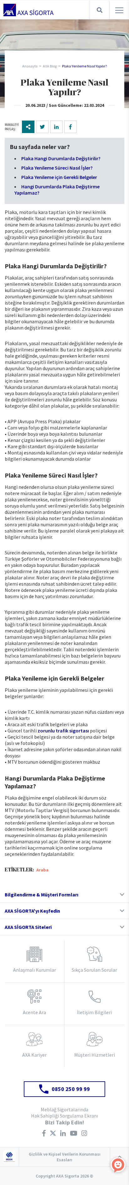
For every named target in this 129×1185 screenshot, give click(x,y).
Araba (42, 870)
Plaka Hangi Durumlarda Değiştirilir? (61, 158)
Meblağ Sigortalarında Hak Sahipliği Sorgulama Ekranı (64, 1112)
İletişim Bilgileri (94, 1012)
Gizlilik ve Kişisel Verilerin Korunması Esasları (65, 1157)
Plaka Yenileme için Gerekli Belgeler (59, 177)
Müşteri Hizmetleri (94, 1055)
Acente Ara (34, 1012)
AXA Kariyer (34, 1055)
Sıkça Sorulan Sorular (94, 970)
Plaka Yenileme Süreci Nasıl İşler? (57, 168)
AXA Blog (50, 66)
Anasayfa (30, 66)
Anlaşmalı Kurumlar (34, 970)
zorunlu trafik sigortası (63, 730)
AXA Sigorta (28, 10)
